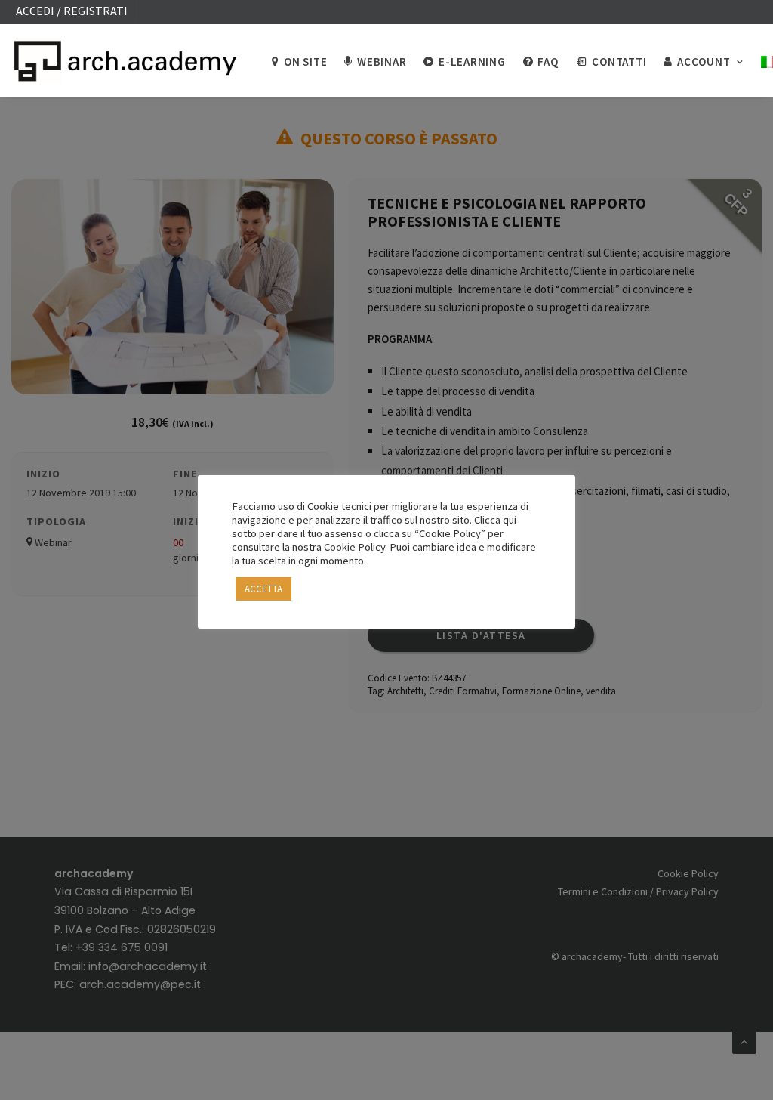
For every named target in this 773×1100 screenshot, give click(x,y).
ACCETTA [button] (263, 588)
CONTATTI (619, 61)
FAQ (547, 61)
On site (305, 61)
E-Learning (472, 61)
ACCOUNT (703, 61)
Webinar (381, 61)
